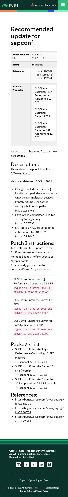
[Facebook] (26, 464)
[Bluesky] (49, 464)
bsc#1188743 (44, 74)
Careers (13, 450)
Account (39, 5)
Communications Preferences (34, 453)
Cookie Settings (52, 488)
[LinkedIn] (41, 464)
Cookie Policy (42, 491)
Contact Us (15, 457)
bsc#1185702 (44, 71)
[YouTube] (18, 464)
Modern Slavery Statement (41, 450)
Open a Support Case (38, 480)
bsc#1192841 (44, 78)
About (12, 453)
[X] (34, 464)
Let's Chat (28, 457)
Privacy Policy (26, 491)
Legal (22, 450)
